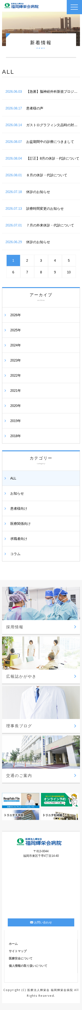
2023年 (15, 360)
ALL (13, 478)
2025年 (15, 330)
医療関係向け (20, 523)
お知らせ (17, 493)
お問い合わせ (43, 922)
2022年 (15, 375)
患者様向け (18, 508)
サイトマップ (18, 951)
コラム (15, 554)
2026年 (15, 315)
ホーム (13, 943)
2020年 (15, 406)
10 (69, 272)
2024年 (15, 345)
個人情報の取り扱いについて (28, 965)
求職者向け (18, 539)
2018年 (15, 436)
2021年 (15, 390)
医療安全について (21, 958)
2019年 (15, 421)
